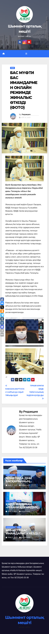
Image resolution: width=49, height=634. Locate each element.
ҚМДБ (12, 68)
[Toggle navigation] (26, 54)
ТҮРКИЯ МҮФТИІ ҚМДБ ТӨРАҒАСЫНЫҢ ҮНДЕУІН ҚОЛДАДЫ (35, 390)
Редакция (26, 114)
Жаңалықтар (10, 475)
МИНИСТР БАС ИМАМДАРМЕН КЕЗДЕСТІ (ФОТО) (24, 533)
